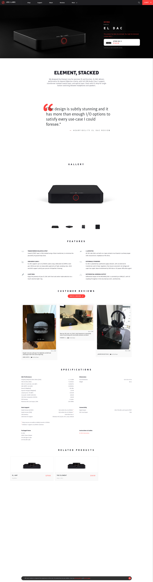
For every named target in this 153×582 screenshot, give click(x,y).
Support (39, 3)
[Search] (139, 2)
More (73, 3)
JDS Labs (11, 2)
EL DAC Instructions (84, 433)
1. (73, 409)
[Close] (129, 578)
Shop (28, 3)
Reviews (62, 3)
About (51, 3)
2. (73, 412)
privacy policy (78, 578)
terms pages (87, 578)
